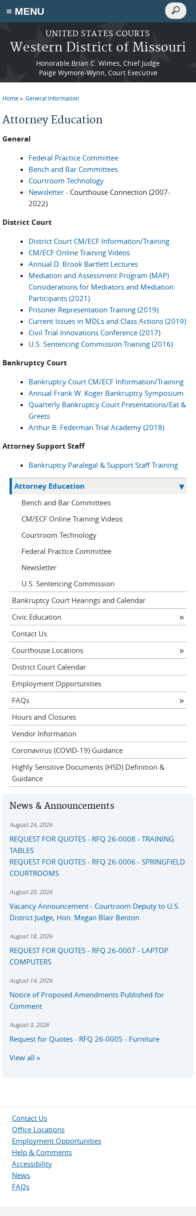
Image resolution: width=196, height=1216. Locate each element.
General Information (52, 98)
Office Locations (38, 1129)
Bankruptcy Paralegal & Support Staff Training (103, 465)
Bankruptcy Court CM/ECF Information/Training (106, 381)
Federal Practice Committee (73, 157)
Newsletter (46, 192)
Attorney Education (49, 486)
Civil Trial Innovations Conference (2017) (94, 332)
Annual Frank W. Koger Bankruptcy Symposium (106, 393)
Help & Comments (42, 1152)
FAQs (20, 700)
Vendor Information (44, 733)
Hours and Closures (44, 717)
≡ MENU (25, 11)
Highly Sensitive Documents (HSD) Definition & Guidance (88, 772)
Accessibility (32, 1163)
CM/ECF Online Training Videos (79, 252)
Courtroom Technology (66, 180)
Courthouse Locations (47, 650)
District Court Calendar (49, 667)
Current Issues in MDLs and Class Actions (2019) (107, 321)
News (21, 1175)
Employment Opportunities (56, 683)
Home (10, 98)
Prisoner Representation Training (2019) (93, 309)
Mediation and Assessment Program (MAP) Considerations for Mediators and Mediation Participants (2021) (101, 287)
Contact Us (29, 633)
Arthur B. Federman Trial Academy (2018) (96, 427)
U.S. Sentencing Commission (68, 583)
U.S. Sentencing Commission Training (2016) (101, 344)
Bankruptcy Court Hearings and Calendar (79, 600)
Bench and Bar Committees (73, 169)
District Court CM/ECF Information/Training (99, 241)
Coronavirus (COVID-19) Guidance (67, 750)
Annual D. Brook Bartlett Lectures (83, 264)
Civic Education (36, 617)
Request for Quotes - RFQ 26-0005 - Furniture (84, 1039)
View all (22, 1057)
